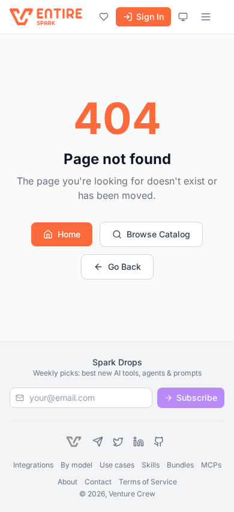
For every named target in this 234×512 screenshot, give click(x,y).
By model (76, 464)
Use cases (117, 464)
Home (69, 234)
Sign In (150, 16)
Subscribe (196, 397)
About (67, 481)
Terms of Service (148, 481)
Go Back (124, 266)
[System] (183, 16)
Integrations (33, 464)
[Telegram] (98, 442)
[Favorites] (103, 16)
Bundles (180, 464)
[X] (118, 442)
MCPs (211, 464)
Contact (98, 481)
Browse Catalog (158, 234)
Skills (151, 464)
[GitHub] (159, 442)
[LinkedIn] (139, 442)
